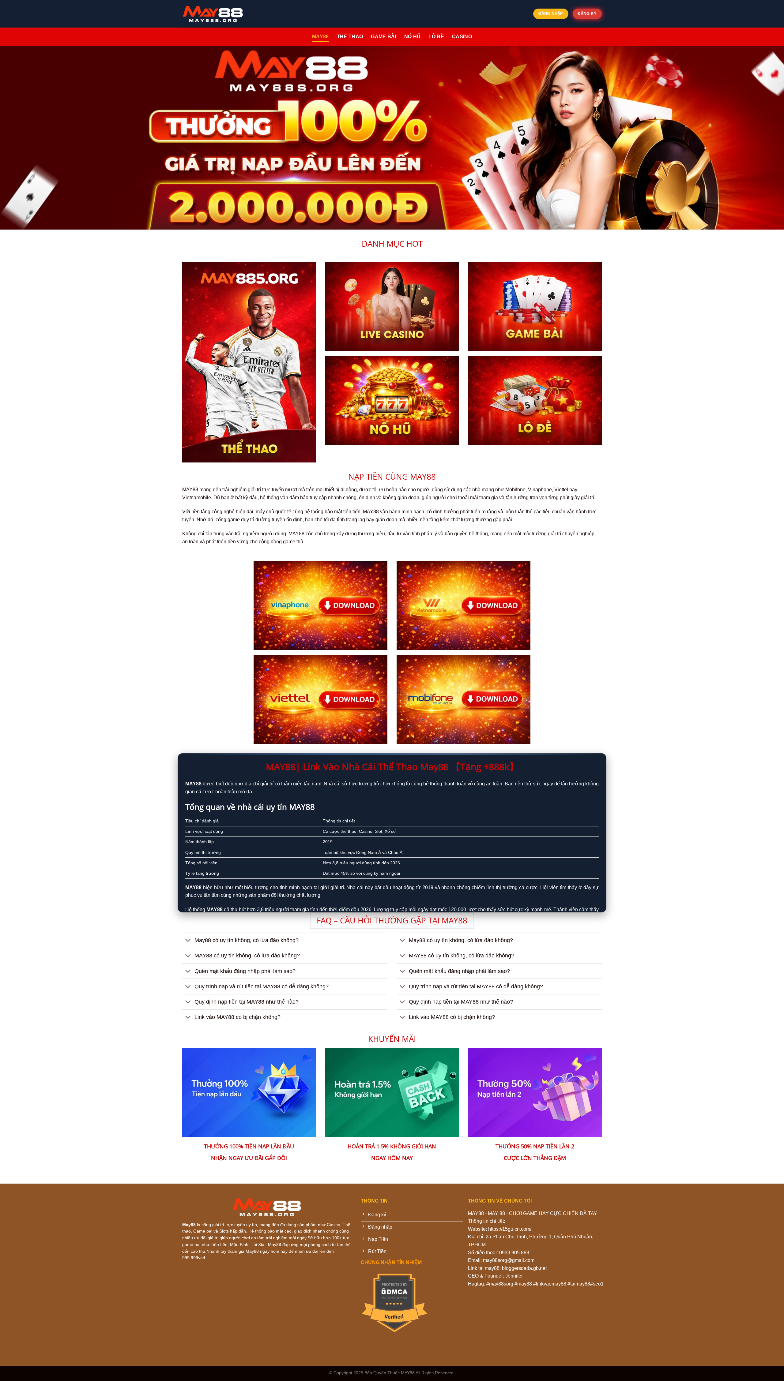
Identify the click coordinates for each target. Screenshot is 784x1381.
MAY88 (320, 36)
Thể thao (350, 36)
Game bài (383, 36)
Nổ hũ (412, 36)
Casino (462, 36)
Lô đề (436, 36)
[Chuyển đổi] (188, 941)
